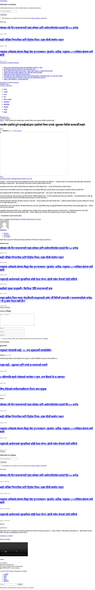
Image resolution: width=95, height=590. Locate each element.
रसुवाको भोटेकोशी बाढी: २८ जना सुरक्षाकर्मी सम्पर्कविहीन (25, 350)
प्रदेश (5, 97)
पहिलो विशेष (6, 104)
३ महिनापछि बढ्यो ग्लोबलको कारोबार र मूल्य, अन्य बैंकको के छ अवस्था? (32, 376)
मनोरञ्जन (5, 109)
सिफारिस (6, 581)
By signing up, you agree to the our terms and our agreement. (24, 18)
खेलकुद (5, 112)
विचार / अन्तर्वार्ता (8, 99)
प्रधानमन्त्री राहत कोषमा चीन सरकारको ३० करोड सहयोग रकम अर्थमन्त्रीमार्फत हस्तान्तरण (24, 77)
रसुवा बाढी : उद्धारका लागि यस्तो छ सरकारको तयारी (23, 364)
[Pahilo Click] (4, 84)
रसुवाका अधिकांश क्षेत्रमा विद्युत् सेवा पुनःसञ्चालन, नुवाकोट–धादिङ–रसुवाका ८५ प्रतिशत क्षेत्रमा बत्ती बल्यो (28, 71)
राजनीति (6, 92)
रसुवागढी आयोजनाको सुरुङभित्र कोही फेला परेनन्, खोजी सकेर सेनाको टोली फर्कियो (23, 72)
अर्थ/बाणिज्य (6, 102)
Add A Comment (5, 307)
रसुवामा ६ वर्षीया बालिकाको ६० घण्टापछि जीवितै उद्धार (16, 79)
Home (2, 120)
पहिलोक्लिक (5, 130)
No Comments (18, 130)
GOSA (25, 571)
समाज (5, 94)
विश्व (5, 577)
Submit (20, 584)
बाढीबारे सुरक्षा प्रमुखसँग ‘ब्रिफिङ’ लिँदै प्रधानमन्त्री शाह (17, 74)
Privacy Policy (36, 18)
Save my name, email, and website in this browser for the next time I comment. (25, 338)
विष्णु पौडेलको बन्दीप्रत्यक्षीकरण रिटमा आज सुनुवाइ (23, 388)
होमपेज (5, 89)
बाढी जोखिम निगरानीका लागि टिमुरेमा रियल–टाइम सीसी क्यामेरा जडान (32, 39)
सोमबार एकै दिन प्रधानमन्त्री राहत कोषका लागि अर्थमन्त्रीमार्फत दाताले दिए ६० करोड (39, 27)
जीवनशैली (6, 107)
